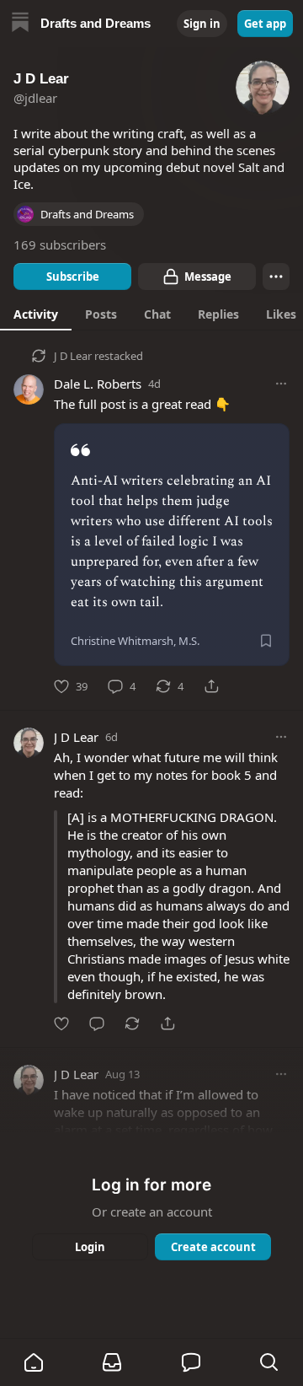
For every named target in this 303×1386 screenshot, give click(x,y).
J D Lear (73, 355)
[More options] (281, 383)
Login (90, 1246)
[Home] (20, 24)
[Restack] (132, 1023)
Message (207, 276)
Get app (265, 23)
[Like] (61, 1023)
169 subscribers (59, 244)
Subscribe (72, 276)
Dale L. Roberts (97, 383)
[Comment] (96, 1023)
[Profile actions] (276, 276)
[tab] (36, 313)
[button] (33, 1362)
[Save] (265, 640)
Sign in (202, 23)
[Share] (211, 686)
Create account (213, 1246)
